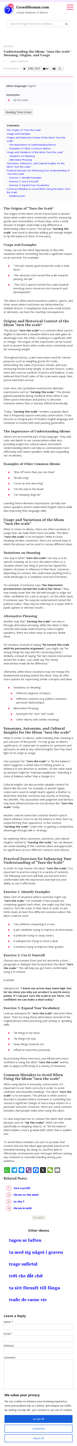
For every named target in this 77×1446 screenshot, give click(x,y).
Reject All (38, 1438)
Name (8, 1322)
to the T (19, 1201)
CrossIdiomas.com (32, 7)
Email (8, 1333)
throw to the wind (25, 1194)
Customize (38, 1428)
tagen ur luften (25, 1240)
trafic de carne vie (28, 1299)
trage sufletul (23, 1264)
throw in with (22, 1208)
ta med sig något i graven (36, 1252)
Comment (10, 1357)
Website (9, 1345)
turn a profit (21, 1188)
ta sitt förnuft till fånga (34, 1288)
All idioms (9, 46)
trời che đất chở (26, 1276)
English (40, 1217)
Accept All (38, 1419)
